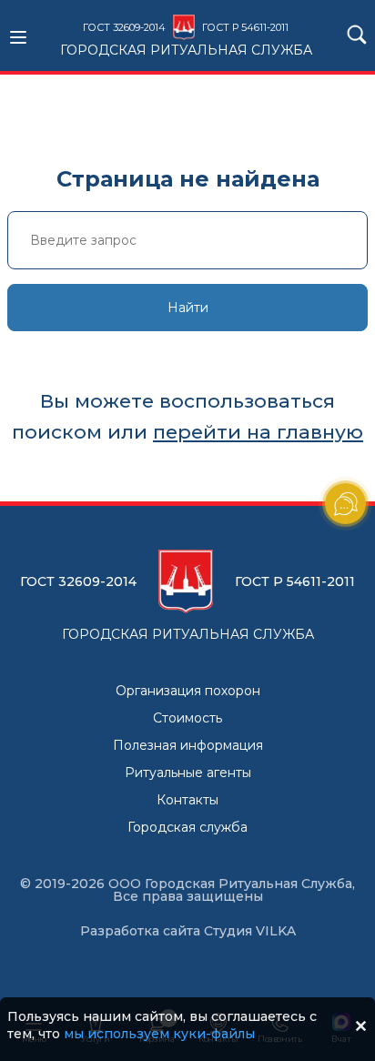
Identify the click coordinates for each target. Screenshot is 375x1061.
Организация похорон (188, 690)
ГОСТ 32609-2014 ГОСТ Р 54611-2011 (186, 38)
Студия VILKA (250, 931)
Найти (187, 307)
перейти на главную (258, 431)
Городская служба (187, 827)
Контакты (187, 799)
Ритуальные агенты (188, 772)
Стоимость (187, 718)
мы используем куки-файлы (159, 1034)
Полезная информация (188, 745)
